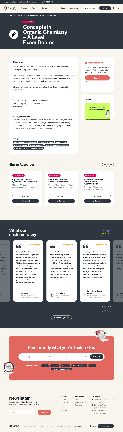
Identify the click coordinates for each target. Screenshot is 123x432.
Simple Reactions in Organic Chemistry (25, 142)
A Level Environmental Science (61, 369)
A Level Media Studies (79, 366)
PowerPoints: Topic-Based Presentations (57, 145)
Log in (117, 8)
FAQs (63, 408)
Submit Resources (81, 402)
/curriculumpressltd (101, 413)
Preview (26, 196)
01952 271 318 (48, 2)
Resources (19, 16)
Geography (65, 366)
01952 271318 (99, 402)
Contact (64, 410)
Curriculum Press (100, 405)
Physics (92, 366)
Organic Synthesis (61, 142)
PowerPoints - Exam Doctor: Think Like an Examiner (28, 148)
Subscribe (97, 78)
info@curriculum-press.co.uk (30, 2)
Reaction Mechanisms (36, 145)
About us (65, 399)
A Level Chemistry (28, 22)
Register (104, 8)
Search (97, 357)
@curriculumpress (100, 408)
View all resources (96, 84)
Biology (45, 366)
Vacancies (78, 405)
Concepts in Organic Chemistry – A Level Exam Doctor (41, 16)
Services (78, 399)
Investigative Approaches (46, 142)
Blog (63, 405)
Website (75, 426)
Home (10, 16)
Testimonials (66, 402)
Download (26, 201)
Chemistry (54, 366)
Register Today (105, 426)
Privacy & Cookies (60, 426)
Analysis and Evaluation (20, 145)
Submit (43, 412)
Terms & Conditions (47, 426)
